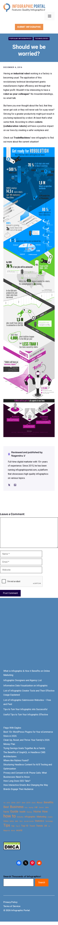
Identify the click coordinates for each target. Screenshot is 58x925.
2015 (8, 803)
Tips (6, 825)
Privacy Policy (10, 902)
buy (26, 807)
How (45, 811)
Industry (20, 817)
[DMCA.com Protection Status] (11, 849)
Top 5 (18, 826)
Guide (14, 811)
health (22, 811)
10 (4, 803)
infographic (30, 816)
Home (37, 811)
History (29, 812)
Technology (49, 821)
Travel (32, 826)
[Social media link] (9, 485)
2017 (18, 803)
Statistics (39, 821)
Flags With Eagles (12, 727)
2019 (28, 803)
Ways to (6, 831)
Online (5, 821)
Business (17, 807)
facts (6, 811)
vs (49, 826)
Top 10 (24, 825)
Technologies (41, 38)
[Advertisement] (29, 636)
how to (9, 816)
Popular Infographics (21, 38)
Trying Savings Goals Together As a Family (24, 748)
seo (16, 821)
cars (47, 807)
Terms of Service (11, 906)
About (39, 802)
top (12, 826)
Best (6, 807)
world (19, 830)
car (36, 807)
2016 (13, 803)
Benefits (48, 802)
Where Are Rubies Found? (16, 760)
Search (41, 882)
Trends (39, 825)
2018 (23, 803)
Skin (21, 821)
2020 (33, 803)
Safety (12, 821)
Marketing (41, 816)
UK (45, 825)
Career (41, 807)
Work (13, 831)
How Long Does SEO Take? (16, 781)
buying (31, 807)
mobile (50, 817)
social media (29, 821)
